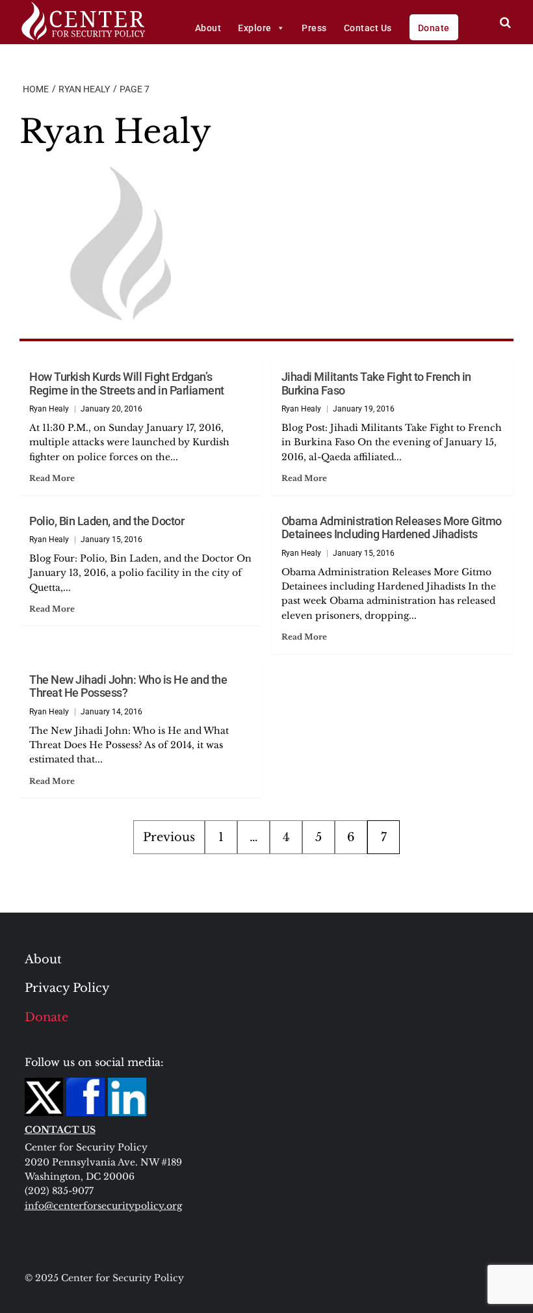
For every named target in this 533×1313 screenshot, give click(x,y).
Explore (255, 28)
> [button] (505, 22)
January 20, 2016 (111, 408)
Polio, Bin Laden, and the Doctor (106, 521)
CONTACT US (60, 1130)
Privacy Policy (67, 988)
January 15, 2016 (111, 539)
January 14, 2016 (111, 711)
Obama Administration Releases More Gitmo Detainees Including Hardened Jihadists (391, 527)
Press (314, 28)
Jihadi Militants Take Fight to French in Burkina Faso (376, 383)
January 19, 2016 (364, 408)
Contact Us (368, 28)
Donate (434, 28)
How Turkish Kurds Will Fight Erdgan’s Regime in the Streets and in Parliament (126, 383)
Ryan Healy (49, 408)
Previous (169, 837)
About (208, 28)
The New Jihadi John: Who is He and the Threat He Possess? (128, 686)
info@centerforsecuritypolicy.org (103, 1206)
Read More (52, 478)
